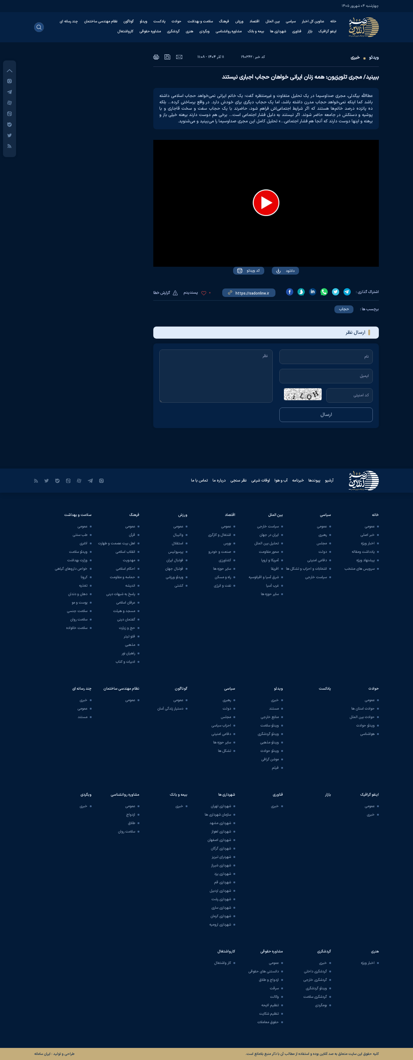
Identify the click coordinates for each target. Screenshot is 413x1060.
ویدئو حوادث (365, 725)
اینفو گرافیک (327, 31)
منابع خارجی (270, 717)
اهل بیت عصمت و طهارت (116, 543)
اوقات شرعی (260, 481)
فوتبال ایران (174, 560)
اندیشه (130, 585)
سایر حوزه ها (270, 594)
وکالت (274, 997)
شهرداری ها (278, 31)
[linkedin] (312, 292)
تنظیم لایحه (270, 1005)
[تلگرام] (9, 91)
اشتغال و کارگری (219, 535)
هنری (189, 31)
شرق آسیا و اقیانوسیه (264, 577)
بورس (227, 543)
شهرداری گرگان (221, 848)
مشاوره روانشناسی (229, 31)
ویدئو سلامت (78, 552)
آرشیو (329, 481)
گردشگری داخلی (315, 971)
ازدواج (130, 814)
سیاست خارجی (316, 577)
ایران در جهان (269, 535)
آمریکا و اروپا (270, 560)
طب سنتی (80, 535)
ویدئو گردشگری (268, 734)
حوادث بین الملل (362, 717)
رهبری (322, 535)
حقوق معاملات (268, 1022)
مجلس (322, 543)
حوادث (176, 21)
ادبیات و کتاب (125, 662)
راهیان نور (128, 653)
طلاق (131, 823)
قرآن (132, 535)
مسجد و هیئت (124, 611)
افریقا (275, 569)
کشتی (178, 585)
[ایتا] (9, 113)
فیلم (275, 768)
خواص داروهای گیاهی (71, 569)
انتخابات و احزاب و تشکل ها (306, 569)
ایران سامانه (42, 1054)
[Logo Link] (364, 27)
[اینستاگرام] (9, 81)
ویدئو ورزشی (174, 577)
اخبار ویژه (368, 543)
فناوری (296, 31)
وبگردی (204, 31)
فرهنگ (224, 21)
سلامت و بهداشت (200, 21)
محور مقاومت (269, 552)
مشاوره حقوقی (150, 31)
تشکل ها (224, 751)
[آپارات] (9, 102)
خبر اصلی (367, 535)
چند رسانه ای (69, 21)
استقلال (177, 543)
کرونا (84, 577)
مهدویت (129, 560)
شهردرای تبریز (221, 857)
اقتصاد (254, 21)
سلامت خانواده (76, 628)
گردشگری (173, 31)
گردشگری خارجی (315, 980)
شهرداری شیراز (221, 865)
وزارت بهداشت (77, 560)
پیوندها (314, 481)
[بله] (9, 124)
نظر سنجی (238, 481)
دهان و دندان (77, 594)
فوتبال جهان (174, 569)
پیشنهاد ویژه (365, 560)
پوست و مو (79, 602)
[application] (266, 203)
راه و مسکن (223, 577)
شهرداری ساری (221, 907)
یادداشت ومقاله (363, 552)
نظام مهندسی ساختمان (100, 21)
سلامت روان (78, 619)
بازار (309, 31)
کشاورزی (225, 560)
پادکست (159, 21)
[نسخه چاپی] (156, 57)
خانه (333, 21)
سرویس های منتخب (359, 569)
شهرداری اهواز (221, 831)
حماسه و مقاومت (122, 577)
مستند (274, 708)
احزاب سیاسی (221, 725)
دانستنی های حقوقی (263, 971)
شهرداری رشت (221, 899)
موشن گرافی (270, 759)
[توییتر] (9, 135)
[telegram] (347, 292)
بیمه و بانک (256, 31)
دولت (322, 552)
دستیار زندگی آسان (170, 708)
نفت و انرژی (222, 585)
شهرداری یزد (222, 874)
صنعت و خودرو (219, 552)
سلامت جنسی (77, 611)
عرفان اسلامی (125, 602)
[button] (266, 202)
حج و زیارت (127, 628)
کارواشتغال (125, 31)
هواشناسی (367, 734)
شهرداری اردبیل (220, 891)
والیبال (178, 535)
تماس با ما (199, 481)
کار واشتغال (222, 963)
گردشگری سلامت (315, 997)
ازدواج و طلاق (269, 980)
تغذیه (83, 585)
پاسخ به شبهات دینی (120, 594)
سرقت (274, 988)
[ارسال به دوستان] (179, 56)
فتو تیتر (129, 636)
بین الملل (272, 21)
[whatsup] (324, 292)
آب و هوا (281, 481)
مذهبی (130, 645)
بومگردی (321, 1005)
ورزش (239, 21)
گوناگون (128, 21)
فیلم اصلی (278, 288)
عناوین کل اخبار (313, 21)
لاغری (83, 543)
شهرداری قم (222, 882)
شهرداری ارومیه (220, 924)
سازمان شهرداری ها (218, 814)
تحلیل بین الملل (266, 543)
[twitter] (335, 292)
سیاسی (291, 21)
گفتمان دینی (126, 619)
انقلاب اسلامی (125, 552)
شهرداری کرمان (220, 916)
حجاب (344, 309)
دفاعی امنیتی (317, 560)
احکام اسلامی (125, 569)
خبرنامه (298, 481)
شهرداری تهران (221, 806)
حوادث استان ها (363, 708)
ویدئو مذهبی (269, 742)
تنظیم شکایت (269, 1014)
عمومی (370, 526)
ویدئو (143, 21)
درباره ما (219, 481)
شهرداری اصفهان (219, 840)
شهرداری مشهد (220, 823)
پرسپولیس (175, 552)
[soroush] (301, 292)
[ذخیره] (167, 57)
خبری (355, 57)
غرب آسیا (272, 585)
